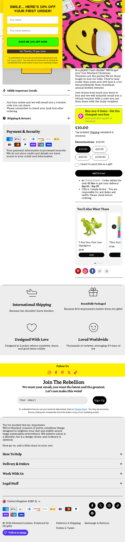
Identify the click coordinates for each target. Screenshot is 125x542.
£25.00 (99, 149)
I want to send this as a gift (96, 164)
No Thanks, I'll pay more (33, 51)
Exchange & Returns (97, 523)
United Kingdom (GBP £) (22, 501)
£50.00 (83, 157)
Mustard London (22, 523)
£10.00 (83, 149)
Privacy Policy (16, 60)
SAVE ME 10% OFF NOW (33, 42)
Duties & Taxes (65, 528)
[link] (91, 227)
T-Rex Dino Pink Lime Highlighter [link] (90, 244)
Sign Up (99, 400)
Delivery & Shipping (68, 523)
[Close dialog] (118, 4)
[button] (114, 226)
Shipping (94, 132)
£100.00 (100, 157)
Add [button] (91, 255)
